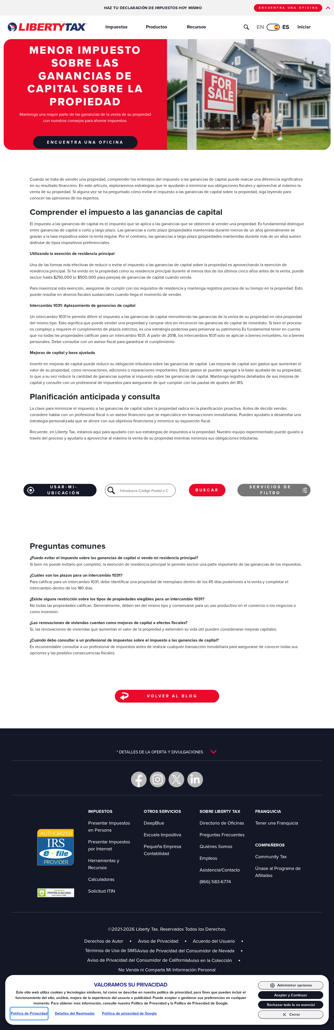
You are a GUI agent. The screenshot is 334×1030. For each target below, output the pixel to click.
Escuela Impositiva (162, 834)
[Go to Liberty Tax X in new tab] (176, 779)
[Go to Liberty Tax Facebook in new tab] (139, 779)
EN (260, 27)
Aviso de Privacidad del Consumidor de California (137, 960)
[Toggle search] (246, 27)
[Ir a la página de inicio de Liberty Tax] (47, 27)
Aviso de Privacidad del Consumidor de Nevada (190, 950)
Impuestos (116, 26)
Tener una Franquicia (276, 823)
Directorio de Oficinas (222, 823)
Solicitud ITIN (101, 891)
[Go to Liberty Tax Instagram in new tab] (157, 779)
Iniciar (304, 26)
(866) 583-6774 (215, 881)
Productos (156, 26)
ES (285, 27)
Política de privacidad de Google (129, 1013)
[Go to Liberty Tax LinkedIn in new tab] (195, 779)
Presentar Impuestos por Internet (109, 845)
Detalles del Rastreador (75, 1013)
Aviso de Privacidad (158, 941)
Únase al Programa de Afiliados (278, 872)
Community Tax (271, 856)
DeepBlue (154, 823)
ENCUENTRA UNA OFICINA (289, 8)
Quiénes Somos (216, 846)
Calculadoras (101, 879)
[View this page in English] (273, 27)
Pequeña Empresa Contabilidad (162, 850)
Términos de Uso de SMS (111, 950)
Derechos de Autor (103, 941)
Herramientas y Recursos (103, 864)
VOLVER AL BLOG (172, 696)
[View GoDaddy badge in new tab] (55, 892)
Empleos (208, 858)
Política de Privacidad (29, 1013)
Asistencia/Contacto (220, 870)
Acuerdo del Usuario (214, 941)
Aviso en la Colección (214, 960)
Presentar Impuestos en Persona (109, 826)
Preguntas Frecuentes (222, 834)
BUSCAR (207, 490)
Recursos (196, 26)
